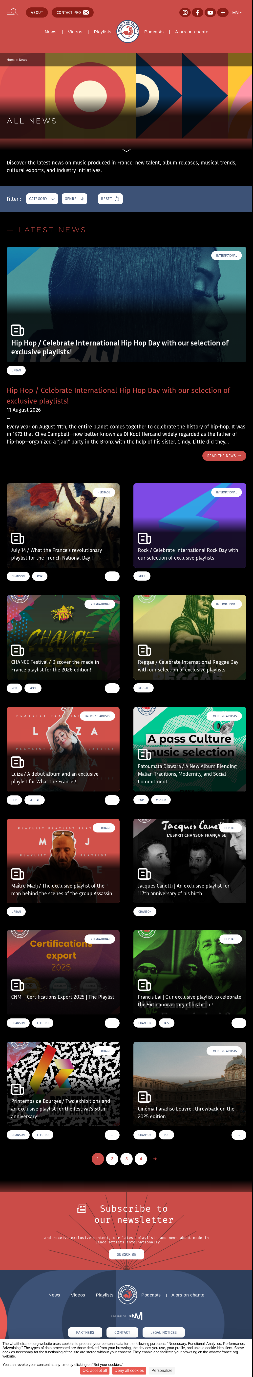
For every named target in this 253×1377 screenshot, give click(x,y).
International (226, 255)
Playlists (102, 31)
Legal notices (163, 1332)
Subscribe (126, 1254)
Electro (42, 1023)
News (50, 31)
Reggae (143, 688)
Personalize (161, 1370)
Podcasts (154, 31)
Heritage (104, 492)
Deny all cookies (129, 1370)
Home (11, 59)
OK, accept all (95, 1370)
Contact (122, 1332)
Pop (39, 576)
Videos (75, 31)
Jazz (166, 1023)
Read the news (221, 455)
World (161, 800)
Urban (16, 370)
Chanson (18, 576)
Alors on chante (191, 31)
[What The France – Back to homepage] (127, 1303)
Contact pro (69, 12)
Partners (85, 1332)
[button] (239, 12)
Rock (142, 576)
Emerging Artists (97, 716)
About (37, 12)
